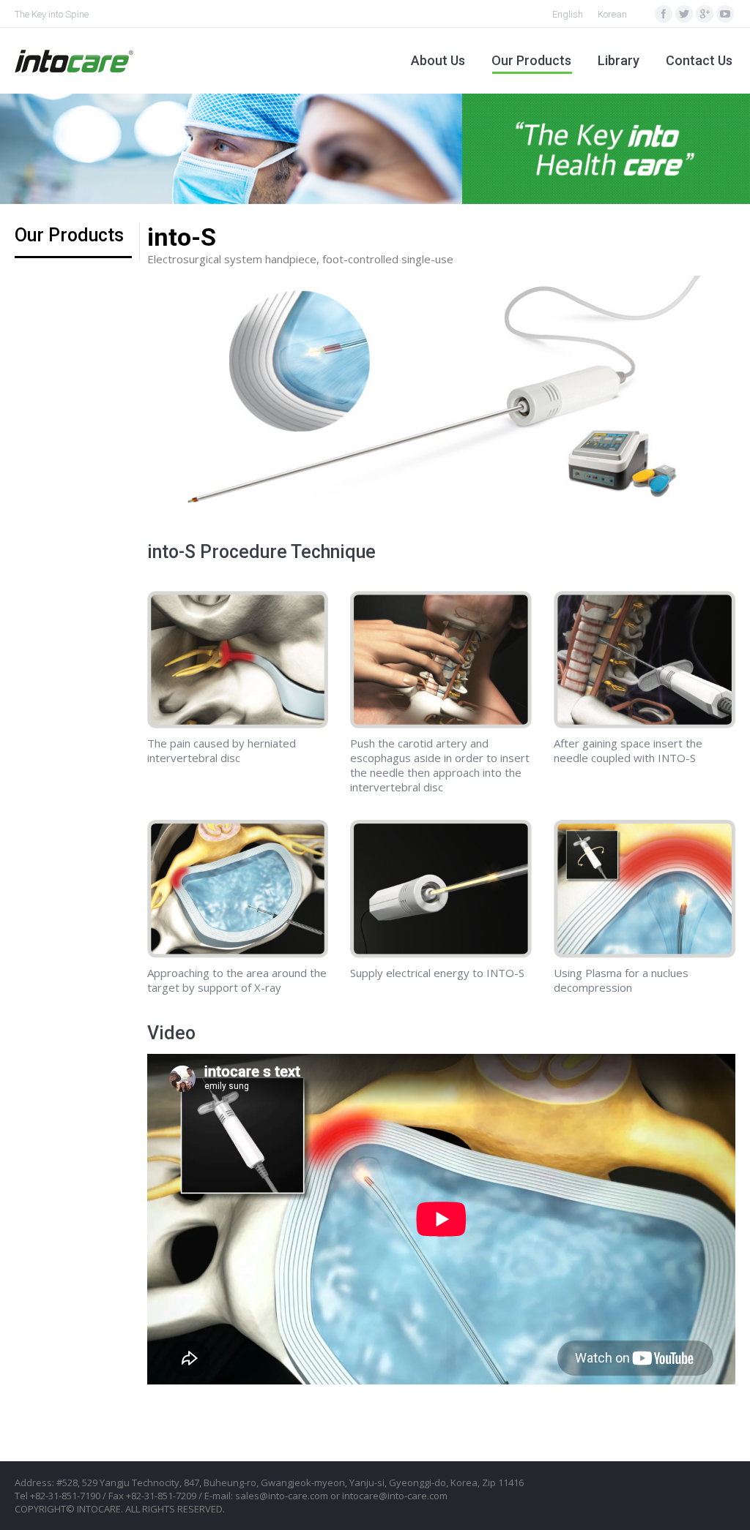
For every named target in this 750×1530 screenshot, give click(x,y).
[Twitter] (684, 14)
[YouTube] (725, 14)
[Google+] (704, 14)
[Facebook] (663, 14)
